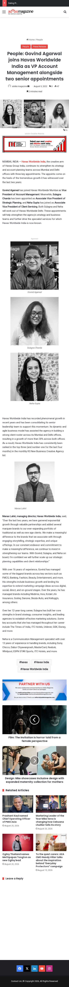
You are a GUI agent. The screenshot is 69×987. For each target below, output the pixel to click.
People (39, 39)
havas (24, 662)
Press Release (39, 46)
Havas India (42, 662)
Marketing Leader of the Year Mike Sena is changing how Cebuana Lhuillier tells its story (50, 820)
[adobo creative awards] (34, 144)
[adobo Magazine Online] (21, 12)
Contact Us (16, 981)
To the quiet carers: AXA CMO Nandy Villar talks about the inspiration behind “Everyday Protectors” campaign (50, 860)
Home (31, 39)
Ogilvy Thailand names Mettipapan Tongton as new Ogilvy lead (16, 857)
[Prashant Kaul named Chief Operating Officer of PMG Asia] (17, 804)
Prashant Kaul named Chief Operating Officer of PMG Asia (16, 818)
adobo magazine (19, 86)
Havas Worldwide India (35, 669)
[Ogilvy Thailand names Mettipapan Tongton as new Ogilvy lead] (17, 842)
